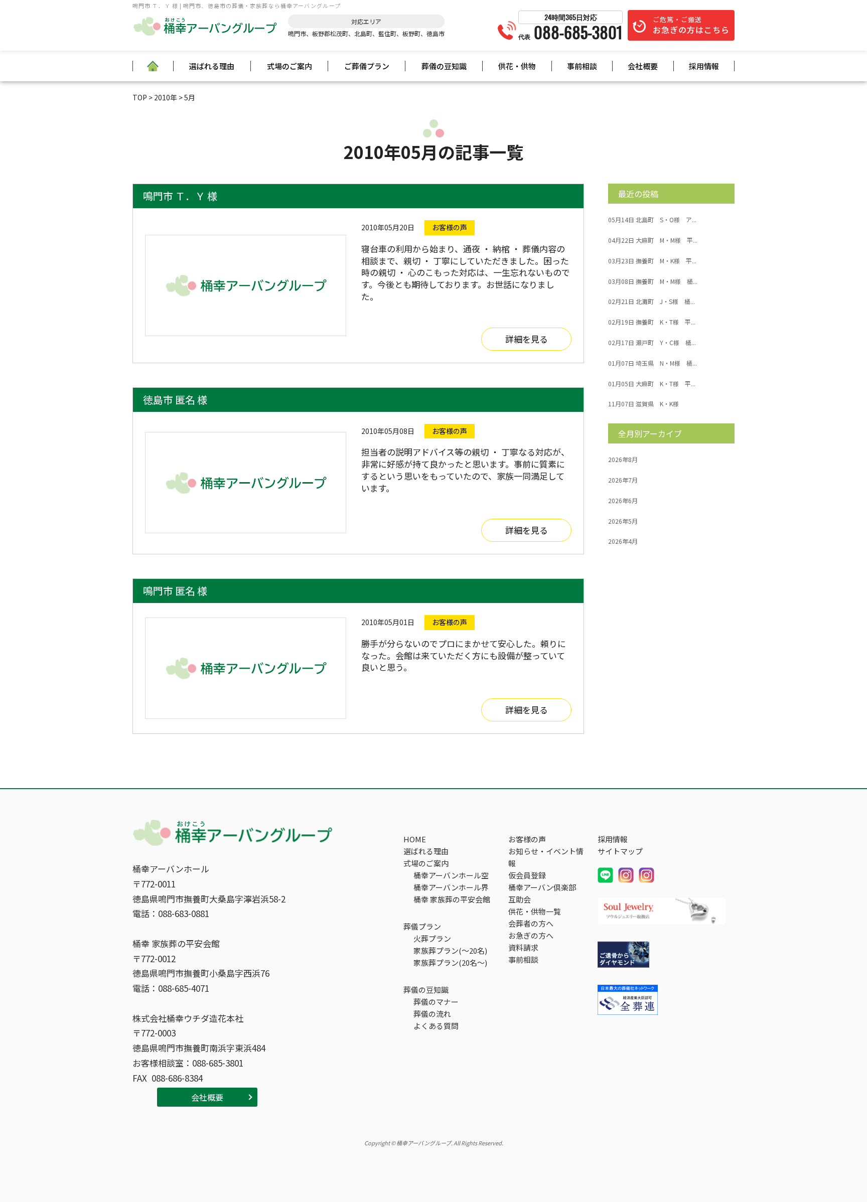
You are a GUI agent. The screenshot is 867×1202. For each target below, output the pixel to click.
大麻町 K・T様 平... (651, 384)
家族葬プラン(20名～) (450, 962)
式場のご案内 (289, 66)
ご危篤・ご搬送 (691, 25)
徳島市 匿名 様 (175, 399)
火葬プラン (432, 938)
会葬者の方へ (530, 923)
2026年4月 (623, 541)
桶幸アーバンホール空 (451, 875)
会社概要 (643, 66)
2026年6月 (623, 501)
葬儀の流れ (432, 1013)
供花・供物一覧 (534, 911)
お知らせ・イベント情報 (546, 857)
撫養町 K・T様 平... (651, 322)
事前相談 (582, 66)
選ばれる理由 (211, 66)
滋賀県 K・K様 (643, 404)
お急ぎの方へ (530, 935)
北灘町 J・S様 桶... (651, 301)
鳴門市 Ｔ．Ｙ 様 (180, 196)
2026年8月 (623, 460)
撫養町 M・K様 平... (652, 261)
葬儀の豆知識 (444, 66)
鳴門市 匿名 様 (175, 590)
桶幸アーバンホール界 (451, 887)
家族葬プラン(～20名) (450, 950)
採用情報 (704, 66)
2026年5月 (623, 521)
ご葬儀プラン (366, 66)
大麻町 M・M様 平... (652, 240)
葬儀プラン (422, 926)
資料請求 (523, 947)
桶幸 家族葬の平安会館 (451, 899)
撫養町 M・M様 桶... (652, 281)
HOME (414, 839)
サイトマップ (620, 851)
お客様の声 (527, 839)
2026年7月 (623, 480)
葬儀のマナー (436, 1001)
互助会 (519, 899)
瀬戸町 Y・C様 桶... (652, 343)
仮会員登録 (527, 875)
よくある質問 (436, 1025)
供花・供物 (517, 66)
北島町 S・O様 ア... (652, 220)
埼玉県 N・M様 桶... (652, 363)
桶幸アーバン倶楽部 (542, 887)
